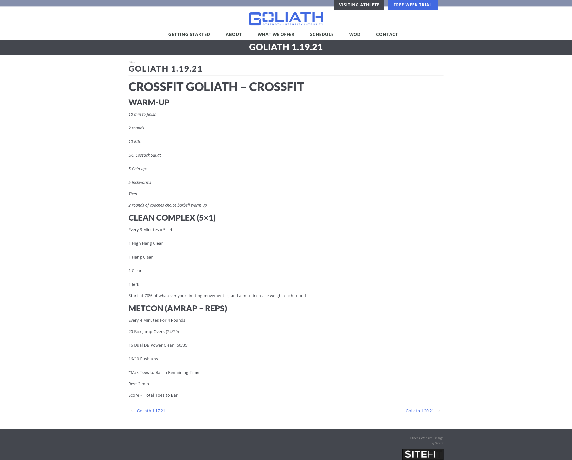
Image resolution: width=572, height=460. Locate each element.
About (234, 34)
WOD (354, 34)
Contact (387, 34)
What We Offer (276, 34)
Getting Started (189, 34)
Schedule (322, 34)
